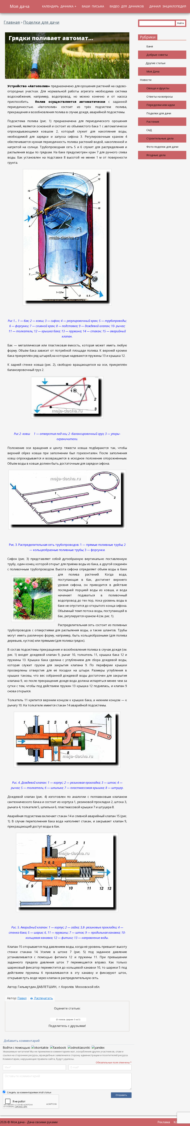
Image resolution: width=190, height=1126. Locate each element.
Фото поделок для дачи (162, 146)
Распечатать (43, 998)
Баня (149, 46)
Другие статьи (155, 63)
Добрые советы (157, 54)
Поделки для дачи (158, 113)
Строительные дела (159, 138)
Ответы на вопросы (159, 96)
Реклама (164, 1122)
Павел (22, 998)
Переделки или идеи (160, 105)
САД (149, 130)
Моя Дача (152, 71)
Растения (152, 121)
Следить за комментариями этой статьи (29, 1092)
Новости (145, 80)
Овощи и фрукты (157, 88)
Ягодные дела (156, 155)
